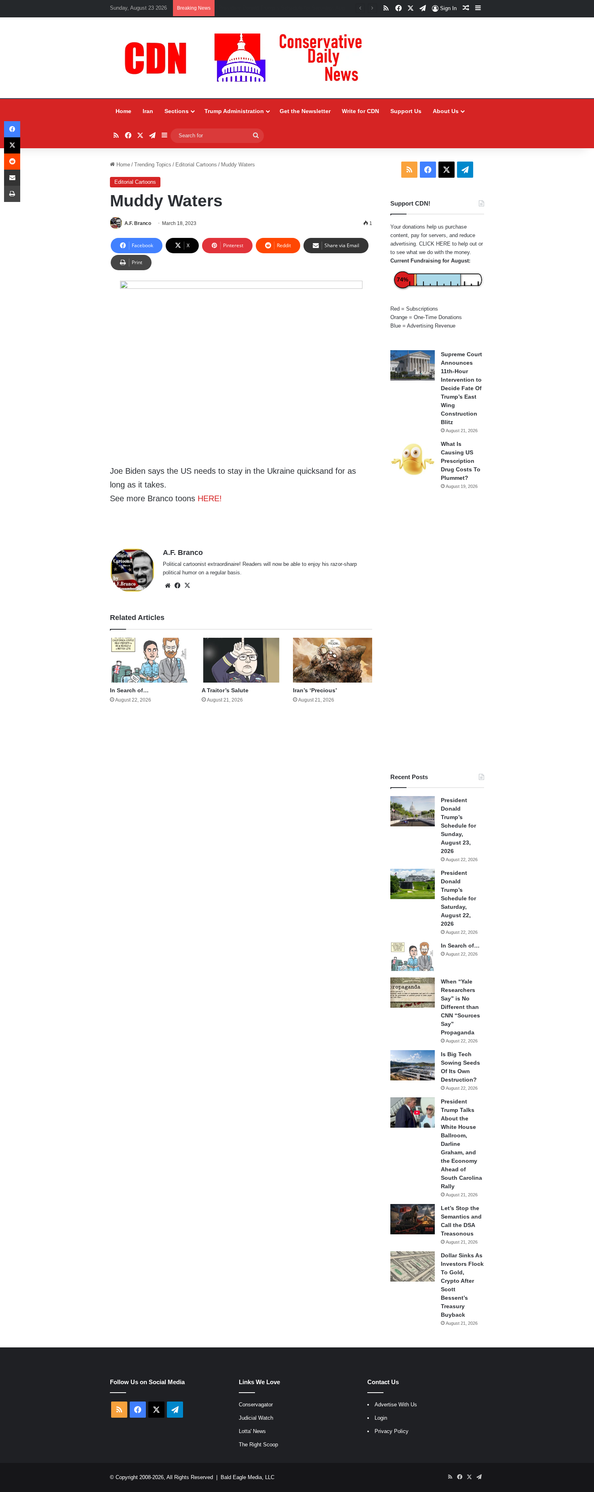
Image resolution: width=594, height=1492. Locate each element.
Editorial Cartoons (196, 165)
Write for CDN (360, 111)
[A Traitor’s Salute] (241, 660)
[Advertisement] (437, 631)
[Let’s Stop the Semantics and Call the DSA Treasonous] (412, 1219)
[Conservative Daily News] (247, 58)
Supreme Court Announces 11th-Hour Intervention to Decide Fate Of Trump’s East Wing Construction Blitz (461, 388)
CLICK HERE (435, 244)
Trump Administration (234, 111)
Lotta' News (252, 1431)
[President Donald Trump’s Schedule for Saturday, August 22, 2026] (412, 884)
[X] (187, 585)
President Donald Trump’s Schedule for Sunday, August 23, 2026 (458, 825)
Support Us (405, 111)
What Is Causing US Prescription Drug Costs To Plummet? (460, 461)
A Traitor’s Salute (225, 690)
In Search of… (129, 690)
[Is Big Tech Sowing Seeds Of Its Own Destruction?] (412, 1065)
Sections (176, 111)
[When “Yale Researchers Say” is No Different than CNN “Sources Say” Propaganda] (412, 992)
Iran (148, 111)
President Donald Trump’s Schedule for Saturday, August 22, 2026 (458, 898)
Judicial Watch (256, 1418)
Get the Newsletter (305, 111)
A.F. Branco (137, 223)
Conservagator (256, 1405)
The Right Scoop (258, 1445)
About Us (446, 111)
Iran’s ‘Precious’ (315, 690)
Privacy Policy (392, 1431)
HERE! (210, 498)
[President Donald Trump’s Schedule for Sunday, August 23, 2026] (412, 811)
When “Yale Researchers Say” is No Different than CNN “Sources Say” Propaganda (460, 1007)
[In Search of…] (149, 660)
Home (123, 111)
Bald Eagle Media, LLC (247, 1477)
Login (381, 1418)
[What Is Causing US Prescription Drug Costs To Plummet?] (412, 459)
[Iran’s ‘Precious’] (332, 660)
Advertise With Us (396, 1405)
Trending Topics (152, 165)
